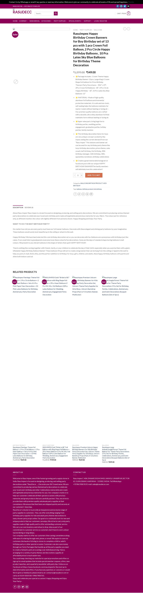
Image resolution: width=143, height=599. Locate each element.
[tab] (18, 207)
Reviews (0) (29, 207)
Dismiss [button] (131, 2)
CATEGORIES (46, 21)
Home (75, 30)
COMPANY (23, 21)
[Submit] (56, 13)
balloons (79, 189)
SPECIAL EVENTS (75, 21)
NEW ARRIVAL (35, 21)
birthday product (88, 189)
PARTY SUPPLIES (60, 21)
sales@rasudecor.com (100, 484)
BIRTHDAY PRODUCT (95, 183)
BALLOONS (98, 30)
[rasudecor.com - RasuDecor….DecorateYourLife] (22, 13)
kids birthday (98, 189)
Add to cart (93, 175)
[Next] (129, 371)
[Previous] (13, 371)
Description (18, 207)
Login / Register (100, 21)
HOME (15, 21)
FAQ (65, 595)
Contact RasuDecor (36, 595)
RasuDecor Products (54, 595)
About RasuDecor (20, 595)
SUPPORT (87, 21)
